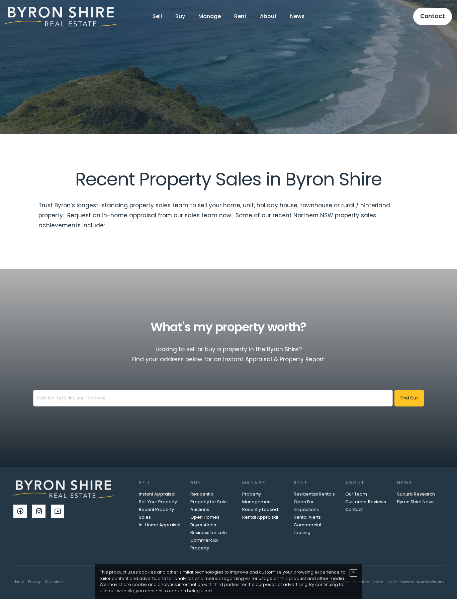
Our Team (356, 494)
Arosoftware (432, 582)
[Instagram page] (41, 512)
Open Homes (204, 517)
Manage (209, 16)
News (297, 16)
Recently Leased (260, 509)
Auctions (199, 509)
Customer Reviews (365, 502)
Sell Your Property (158, 502)
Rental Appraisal (260, 517)
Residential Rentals (314, 494)
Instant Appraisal (157, 494)
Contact (432, 16)
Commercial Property (204, 544)
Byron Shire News (416, 502)
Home (18, 581)
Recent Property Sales (156, 513)
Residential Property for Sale (208, 498)
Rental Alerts (307, 517)
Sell (157, 16)
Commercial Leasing (307, 529)
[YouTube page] (59, 512)
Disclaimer (54, 581)
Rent (240, 16)
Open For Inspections (306, 506)
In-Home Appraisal (159, 525)
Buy (180, 16)
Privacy (34, 581)
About (268, 16)
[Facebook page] (22, 512)
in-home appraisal (129, 215)
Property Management (257, 498)
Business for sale (208, 532)
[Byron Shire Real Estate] (61, 16)
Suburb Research (416, 494)
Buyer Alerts (203, 525)
